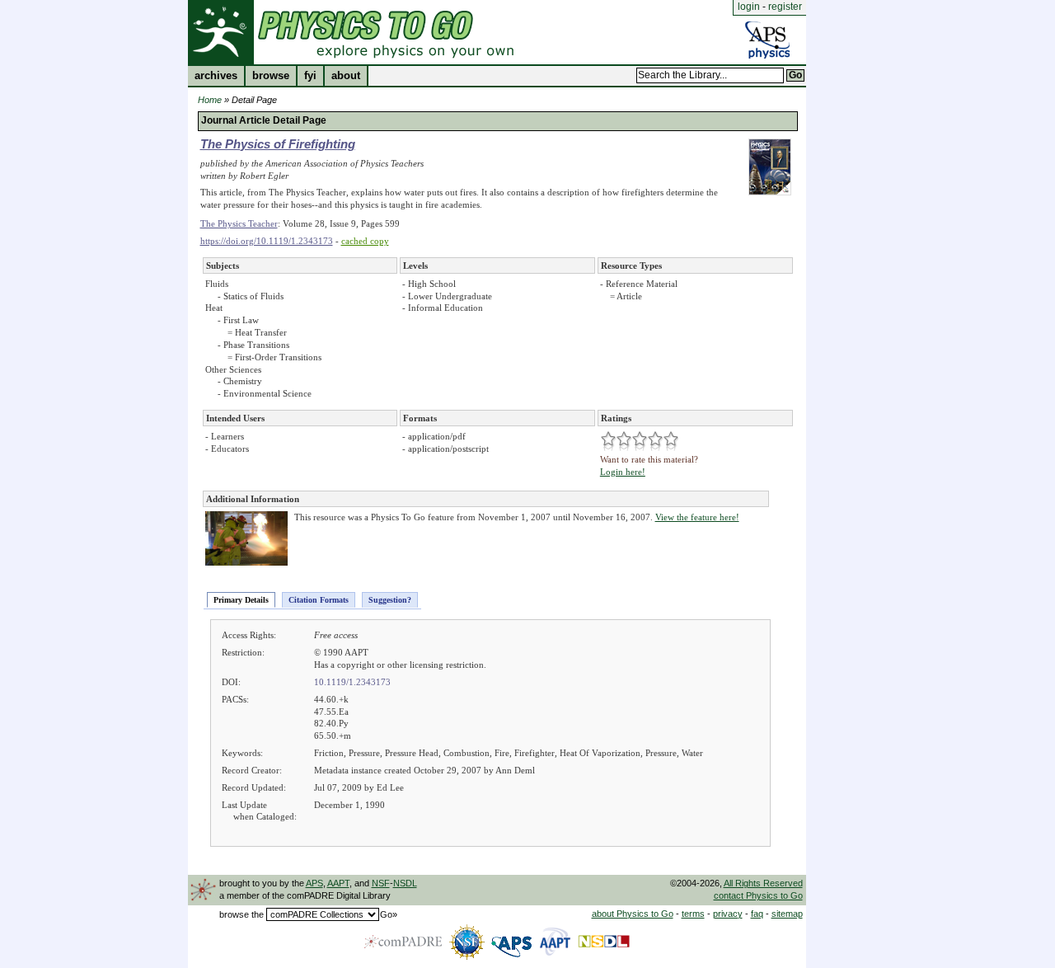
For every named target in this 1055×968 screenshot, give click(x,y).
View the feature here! (697, 517)
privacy (728, 914)
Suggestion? (389, 599)
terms (693, 914)
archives (216, 76)
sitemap (787, 914)
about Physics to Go (632, 914)
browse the (241, 914)
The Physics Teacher (239, 223)
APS (314, 883)
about (345, 76)
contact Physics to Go (758, 895)
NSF (381, 883)
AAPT (338, 883)
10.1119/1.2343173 (352, 682)
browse (270, 76)
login (749, 6)
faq (757, 914)
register (785, 6)
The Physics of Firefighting (277, 144)
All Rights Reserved (763, 883)
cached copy (365, 241)
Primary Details (241, 599)
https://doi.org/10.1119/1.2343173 (266, 241)
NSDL (405, 883)
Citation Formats (318, 599)
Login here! (622, 472)
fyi (310, 76)
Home (210, 100)
